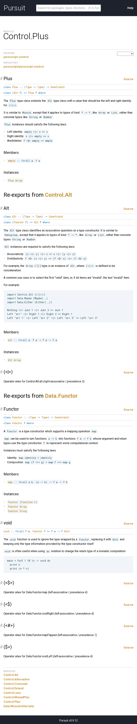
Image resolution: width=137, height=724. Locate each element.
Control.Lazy (12, 692)
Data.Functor (61, 396)
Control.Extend (14, 688)
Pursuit (14, 8)
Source (128, 79)
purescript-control (16, 57)
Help (130, 8)
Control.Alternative (17, 679)
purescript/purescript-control (24, 66)
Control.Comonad (15, 684)
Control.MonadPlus (16, 697)
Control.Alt (58, 195)
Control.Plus (12, 701)
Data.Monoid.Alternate (19, 706)
